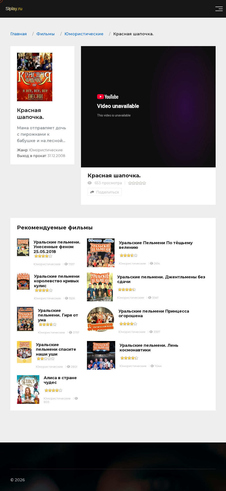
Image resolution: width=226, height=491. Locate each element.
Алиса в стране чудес (60, 380)
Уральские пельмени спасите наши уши (56, 349)
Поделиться (107, 192)
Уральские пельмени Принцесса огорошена (154, 314)
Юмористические (47, 264)
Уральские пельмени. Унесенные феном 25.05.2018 (57, 247)
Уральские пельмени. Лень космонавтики (149, 348)
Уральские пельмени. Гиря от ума (58, 315)
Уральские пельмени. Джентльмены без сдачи (161, 279)
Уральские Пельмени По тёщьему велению (156, 245)
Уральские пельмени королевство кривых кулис (56, 281)
